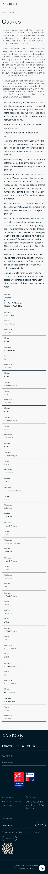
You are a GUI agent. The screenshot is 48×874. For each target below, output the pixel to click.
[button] (41, 5)
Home (4, 13)
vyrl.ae (31, 868)
